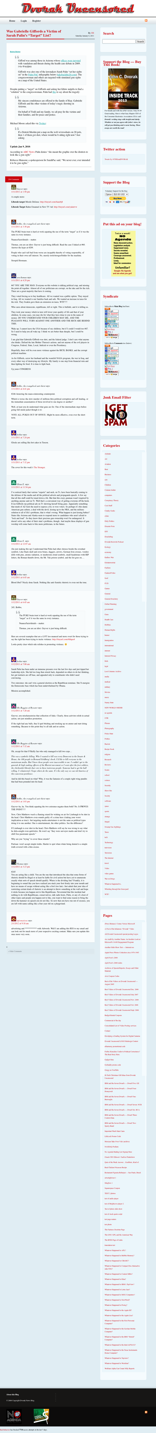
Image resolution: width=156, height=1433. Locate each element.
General (107, 593)
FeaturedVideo (110, 573)
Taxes (107, 832)
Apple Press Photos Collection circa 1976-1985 (122, 952)
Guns (107, 614)
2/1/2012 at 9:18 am (20, 923)
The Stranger (39, 467)
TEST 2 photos (110, 1193)
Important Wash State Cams (115, 1131)
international (109, 645)
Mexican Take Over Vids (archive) (117, 1141)
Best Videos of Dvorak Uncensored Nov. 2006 (122, 999)
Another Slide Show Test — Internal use (119, 947)
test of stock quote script (113, 1214)
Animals (108, 453)
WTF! (107, 894)
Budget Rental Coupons (113, 1015)
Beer (106, 469)
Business (108, 474)
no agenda (108, 713)
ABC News (29, 151)
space (107, 806)
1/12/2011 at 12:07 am (21, 543)
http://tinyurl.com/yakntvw (65, 206)
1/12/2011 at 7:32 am (20, 746)
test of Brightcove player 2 (114, 1203)
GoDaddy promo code (113, 1065)
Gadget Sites (109, 1059)
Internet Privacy (110, 656)
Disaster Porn (110, 526)
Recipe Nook (109, 749)
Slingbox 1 (109, 1183)
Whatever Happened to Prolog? (116, 1305)
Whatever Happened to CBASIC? (117, 1260)
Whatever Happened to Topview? (117, 1358)
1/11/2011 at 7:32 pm (20, 462)
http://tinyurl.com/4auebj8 (51, 201)
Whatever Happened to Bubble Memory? (119, 1255)
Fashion (107, 567)
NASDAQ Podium (111, 1146)
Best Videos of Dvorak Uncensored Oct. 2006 (121, 1005)
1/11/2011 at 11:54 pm (21, 487)
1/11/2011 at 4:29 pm (20, 280)
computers (108, 495)
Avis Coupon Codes (112, 976)
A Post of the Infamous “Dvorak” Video (119, 929)
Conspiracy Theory (112, 500)
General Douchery (111, 599)
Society (107, 795)
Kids (106, 661)
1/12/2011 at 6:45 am (20, 577)
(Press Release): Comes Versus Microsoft (120, 923)
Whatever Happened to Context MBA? (119, 1274)
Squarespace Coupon (112, 1188)
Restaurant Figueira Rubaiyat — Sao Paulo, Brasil (123, 1172)
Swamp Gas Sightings (113, 827)
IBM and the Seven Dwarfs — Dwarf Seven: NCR (123, 1104)
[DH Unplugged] (41, 1416)
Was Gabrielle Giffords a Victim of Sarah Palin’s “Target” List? (33, 33)
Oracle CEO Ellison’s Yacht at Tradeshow (120, 1157)
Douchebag (109, 536)
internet (107, 650)
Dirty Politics (109, 521)
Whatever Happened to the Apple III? (118, 1310)
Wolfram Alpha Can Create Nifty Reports (120, 1368)
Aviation (108, 464)
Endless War (109, 557)
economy (108, 552)
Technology (109, 842)
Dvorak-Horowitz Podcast (114, 542)
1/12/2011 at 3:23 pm (20, 866)
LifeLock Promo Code (113, 1136)
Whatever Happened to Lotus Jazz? (117, 1289)
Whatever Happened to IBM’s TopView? (119, 1284)
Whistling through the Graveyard (116, 889)
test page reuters (110, 1219)
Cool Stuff (108, 505)
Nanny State (109, 702)
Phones (107, 723)
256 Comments (13, 179)
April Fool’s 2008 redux (113, 963)
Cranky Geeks (110, 510)
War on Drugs (110, 878)
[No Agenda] (14, 1416)
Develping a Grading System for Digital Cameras (122, 1036)
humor (107, 635)
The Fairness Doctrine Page (115, 1229)
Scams (107, 770)
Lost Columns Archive (113, 671)
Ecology (108, 547)
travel (107, 863)
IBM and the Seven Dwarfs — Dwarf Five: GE (122, 1083)
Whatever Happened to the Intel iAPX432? (120, 1345)
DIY (106, 531)
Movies (107, 692)
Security (108, 785)
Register (36, 20)
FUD (106, 583)
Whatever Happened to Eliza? (115, 1279)
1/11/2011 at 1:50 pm (20, 191)
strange (107, 816)
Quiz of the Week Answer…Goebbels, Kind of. (122, 1162)
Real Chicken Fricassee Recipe (116, 1167)
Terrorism (108, 852)
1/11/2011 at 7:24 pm (20, 437)
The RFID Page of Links (114, 1240)
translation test (110, 1245)
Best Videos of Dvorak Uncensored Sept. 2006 (122, 1010)
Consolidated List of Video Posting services (120, 1025)
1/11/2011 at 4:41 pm (20, 388)
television (108, 847)
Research (108, 759)
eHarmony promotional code (115, 1046)
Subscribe (146, 20)
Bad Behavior (5, 1429)
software (108, 801)
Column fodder (110, 490)
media (107, 676)
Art (106, 459)
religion (107, 754)
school (107, 775)
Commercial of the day (113, 1020)
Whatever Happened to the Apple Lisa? (119, 1315)
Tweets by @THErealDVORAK (116, 159)
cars (106, 479)
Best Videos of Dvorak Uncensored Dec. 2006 (121, 989)
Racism (107, 744)
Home (12, 20)
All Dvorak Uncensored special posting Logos (121, 934)
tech (106, 837)
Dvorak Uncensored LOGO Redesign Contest (121, 1041)
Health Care (109, 619)
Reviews (108, 764)
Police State (109, 733)
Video (107, 868)
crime (107, 516)
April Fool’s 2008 (111, 957)
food (106, 578)
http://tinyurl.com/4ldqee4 (63, 639)
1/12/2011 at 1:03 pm (20, 801)
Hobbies (108, 624)
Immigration (109, 640)
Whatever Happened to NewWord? (117, 1300)
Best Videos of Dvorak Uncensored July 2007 (121, 994)
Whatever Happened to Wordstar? (117, 1363)
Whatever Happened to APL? (115, 1250)
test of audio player (111, 1198)
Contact (107, 1031)
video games (109, 873)
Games (107, 588)
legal (106, 666)
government (109, 609)
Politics (107, 738)
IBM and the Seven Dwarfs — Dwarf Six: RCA (122, 1109)
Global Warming (111, 604)
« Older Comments (15, 951)
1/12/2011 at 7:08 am (20, 664)
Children (108, 485)
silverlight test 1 (110, 1177)
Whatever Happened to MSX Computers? (120, 1294)
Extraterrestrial (110, 562)
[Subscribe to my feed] (107, 309)
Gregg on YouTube (112, 1070)
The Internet (109, 858)
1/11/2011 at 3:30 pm (20, 226)
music (107, 697)
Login (24, 20)
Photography (109, 728)
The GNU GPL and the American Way (119, 1234)
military (107, 687)
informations (22, 920)
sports (107, 811)
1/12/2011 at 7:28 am (20, 710)
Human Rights (110, 630)
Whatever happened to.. (113, 884)
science (107, 780)
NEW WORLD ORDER (113, 707)
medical (107, 681)
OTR (106, 718)
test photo (108, 1224)
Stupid (107, 821)
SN (92, 32)
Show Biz (108, 790)
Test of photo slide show (113, 1209)
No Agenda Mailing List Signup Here (118, 1152)
